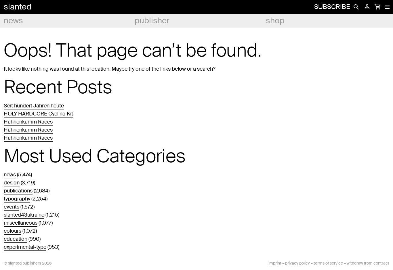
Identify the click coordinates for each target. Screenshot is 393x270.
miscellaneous (20, 222)
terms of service (328, 263)
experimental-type (25, 247)
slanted (17, 6)
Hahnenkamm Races (28, 121)
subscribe (332, 7)
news (13, 20)
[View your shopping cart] (377, 7)
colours (12, 230)
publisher (152, 20)
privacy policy (297, 263)
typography (17, 198)
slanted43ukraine (24, 214)
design (12, 182)
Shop (275, 20)
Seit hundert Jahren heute (34, 105)
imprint (274, 263)
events (11, 206)
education (15, 239)
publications (18, 190)
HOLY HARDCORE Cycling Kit (38, 113)
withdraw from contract (368, 263)
